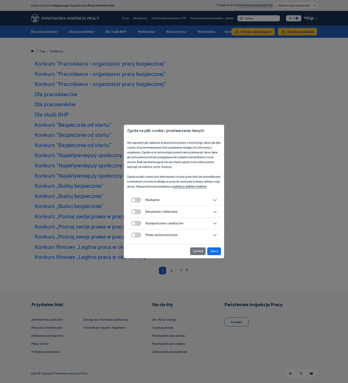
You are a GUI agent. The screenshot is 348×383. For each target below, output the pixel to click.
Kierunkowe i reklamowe (161, 211)
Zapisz (214, 251)
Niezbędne (152, 200)
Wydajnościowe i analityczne (164, 223)
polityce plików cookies (190, 186)
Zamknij (198, 251)
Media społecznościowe (161, 235)
